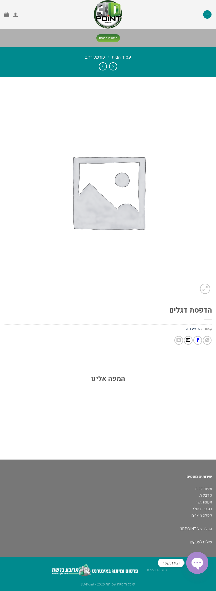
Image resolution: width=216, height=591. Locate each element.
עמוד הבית (121, 57)
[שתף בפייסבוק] (197, 340)
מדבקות (205, 495)
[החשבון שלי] (15, 14)
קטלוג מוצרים (202, 515)
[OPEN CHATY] (197, 563)
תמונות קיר (204, 502)
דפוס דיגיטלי (202, 509)
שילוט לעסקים (201, 542)
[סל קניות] (6, 14)
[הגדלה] (205, 289)
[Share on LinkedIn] (178, 340)
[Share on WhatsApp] (207, 340)
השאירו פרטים (108, 38)
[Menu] (207, 14)
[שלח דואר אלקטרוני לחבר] (188, 340)
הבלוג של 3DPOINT (196, 529)
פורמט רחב (95, 57)
